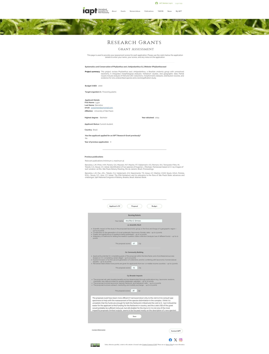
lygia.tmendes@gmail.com (102, 108)
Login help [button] (178, 3)
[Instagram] (181, 340)
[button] (114, 11)
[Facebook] (170, 340)
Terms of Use (169, 344)
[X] (175, 340)
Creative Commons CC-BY (149, 344)
